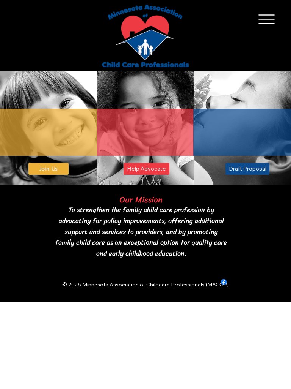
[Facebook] (224, 282)
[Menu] (266, 19)
